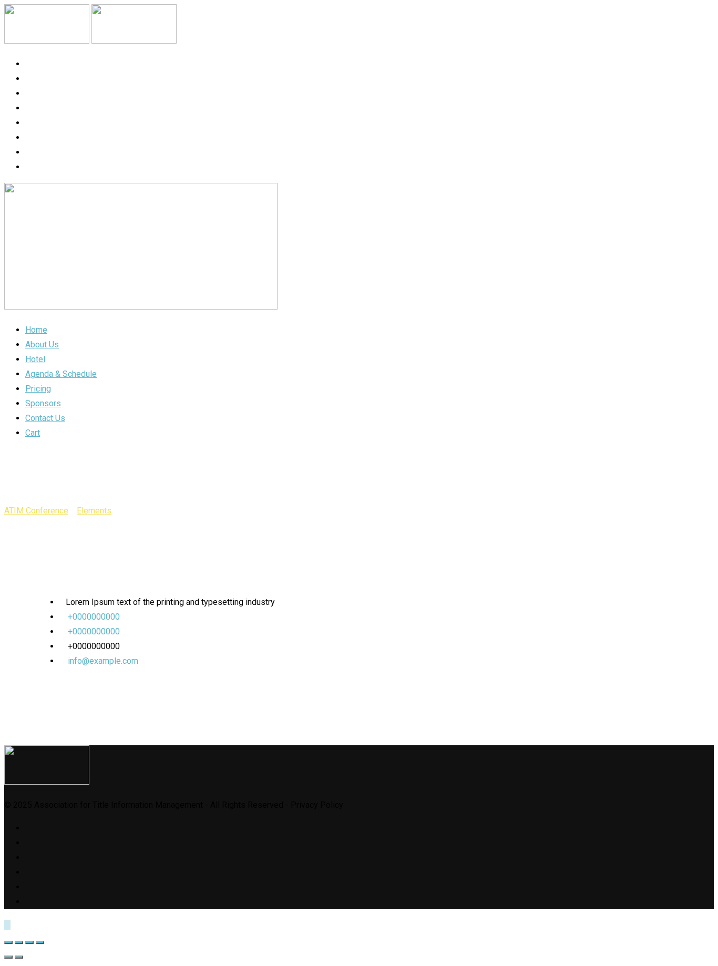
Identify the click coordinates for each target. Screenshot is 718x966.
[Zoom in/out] (40, 942)
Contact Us (52, 152)
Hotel (38, 93)
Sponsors (48, 137)
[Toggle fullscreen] (29, 942)
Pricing (42, 122)
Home (37, 63)
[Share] (19, 942)
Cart (36, 166)
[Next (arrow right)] (19, 957)
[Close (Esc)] (8, 942)
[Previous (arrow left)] (8, 957)
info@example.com (103, 661)
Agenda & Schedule (67, 108)
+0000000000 (94, 617)
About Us (45, 78)
